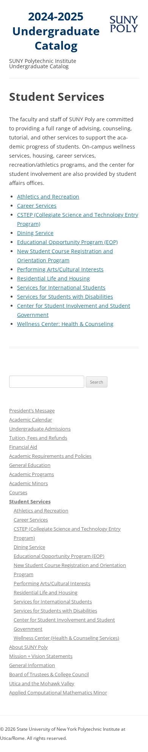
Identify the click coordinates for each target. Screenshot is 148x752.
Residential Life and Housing (53, 278)
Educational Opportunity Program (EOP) (67, 242)
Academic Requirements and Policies (50, 456)
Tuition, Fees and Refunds (38, 437)
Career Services (37, 205)
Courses (18, 492)
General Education (29, 465)
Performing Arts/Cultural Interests (60, 269)
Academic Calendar (30, 419)
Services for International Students (61, 287)
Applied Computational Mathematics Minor (58, 692)
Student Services (29, 501)
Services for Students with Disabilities (65, 296)
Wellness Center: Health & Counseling (65, 323)
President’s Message (32, 410)
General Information (32, 665)
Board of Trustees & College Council (49, 674)
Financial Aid (23, 446)
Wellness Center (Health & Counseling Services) (66, 637)
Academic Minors (28, 483)
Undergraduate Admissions (40, 428)
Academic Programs (31, 474)
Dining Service (35, 233)
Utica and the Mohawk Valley (41, 683)
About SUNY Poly (28, 647)
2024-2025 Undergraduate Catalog (56, 31)
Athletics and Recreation (48, 196)
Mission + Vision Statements (40, 656)
